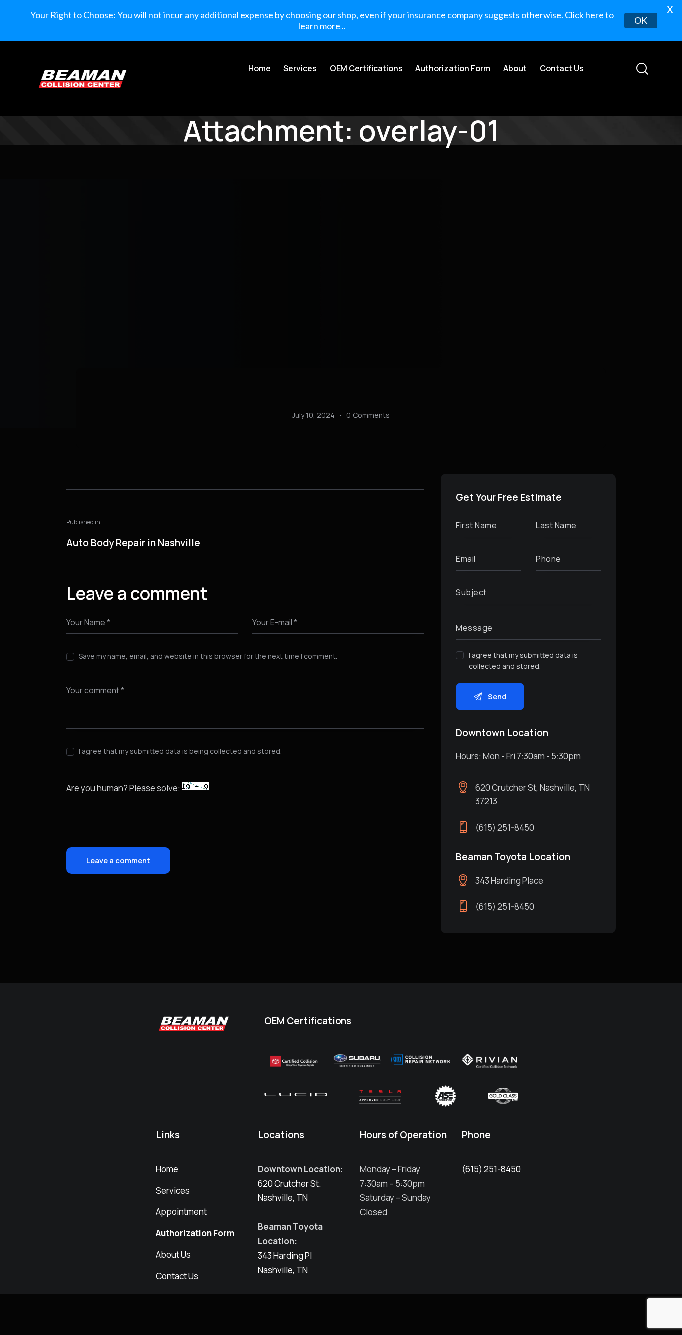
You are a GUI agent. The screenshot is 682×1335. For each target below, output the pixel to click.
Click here (584, 14)
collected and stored (504, 667)
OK (640, 20)
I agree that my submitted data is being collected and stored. (180, 751)
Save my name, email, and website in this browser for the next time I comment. (208, 656)
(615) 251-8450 (504, 827)
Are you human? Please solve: (124, 788)
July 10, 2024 (313, 415)
